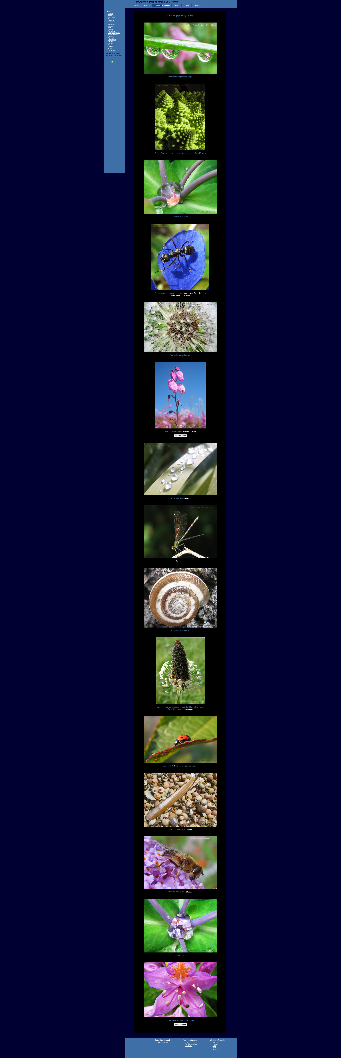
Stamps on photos (114, 33)
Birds (109, 22)
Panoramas (166, 6)
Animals (110, 27)
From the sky (112, 45)
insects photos (191, 766)
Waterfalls (111, 38)
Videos (110, 48)
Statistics (215, 1044)
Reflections (111, 31)
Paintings (111, 15)
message (189, 709)
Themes (156, 6)
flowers (186, 431)
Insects (110, 26)
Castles (110, 41)
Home (136, 6)
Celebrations (112, 40)
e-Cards (187, 6)
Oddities (110, 46)
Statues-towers (113, 34)
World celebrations (191, 1044)
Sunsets (110, 36)
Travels (176, 6)
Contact (197, 6)
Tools (214, 1046)
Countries (146, 6)
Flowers (110, 19)
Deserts (110, 43)
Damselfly (180, 561)
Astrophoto (111, 50)
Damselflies (111, 24)
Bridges (110, 29)
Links (214, 1047)
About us (215, 1042)
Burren (186, 293)
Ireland (202, 293)
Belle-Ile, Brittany (163, 1042)
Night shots (111, 17)
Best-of (110, 14)
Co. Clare (194, 293)
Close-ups (111, 20)
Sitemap (215, 1049)
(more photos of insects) (180, 295)
